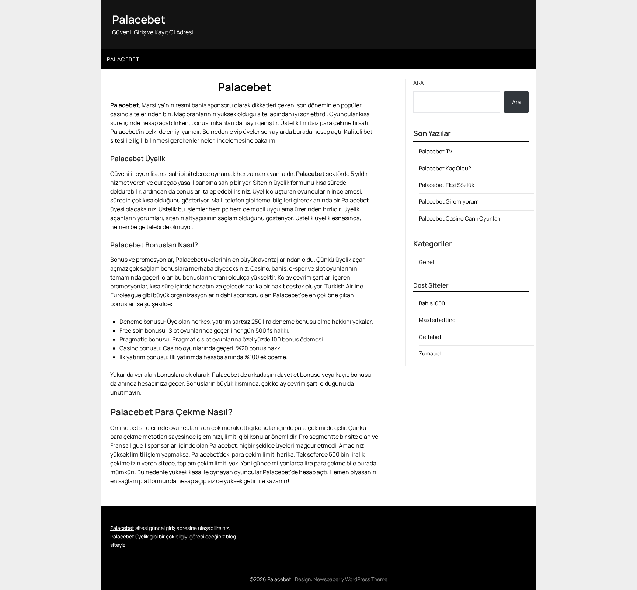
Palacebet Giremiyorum (449, 201)
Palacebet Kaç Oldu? (445, 168)
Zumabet (430, 353)
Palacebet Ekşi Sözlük (446, 185)
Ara (418, 83)
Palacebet (139, 19)
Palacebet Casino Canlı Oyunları (460, 218)
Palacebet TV (435, 151)
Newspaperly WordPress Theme (350, 579)
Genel (426, 262)
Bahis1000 (432, 303)
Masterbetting (437, 320)
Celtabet (430, 337)
